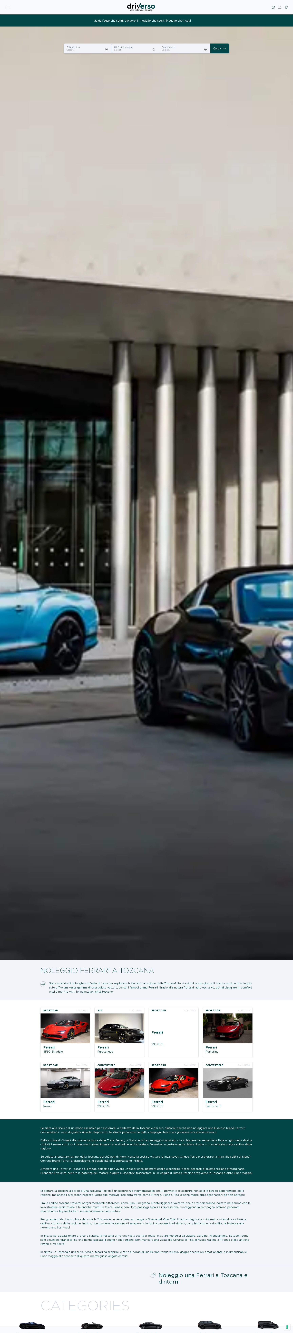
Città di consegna (123, 47)
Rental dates (168, 47)
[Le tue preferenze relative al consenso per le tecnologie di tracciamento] (287, 1327)
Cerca (219, 48)
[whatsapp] (273, 7)
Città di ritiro (73, 47)
